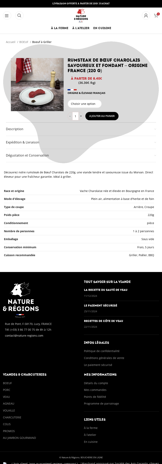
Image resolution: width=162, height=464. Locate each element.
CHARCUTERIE (12, 417)
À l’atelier (90, 435)
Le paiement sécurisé (100, 305)
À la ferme (91, 428)
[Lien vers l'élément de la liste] (40, 329)
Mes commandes (95, 390)
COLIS (7, 424)
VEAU (6, 397)
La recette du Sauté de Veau (105, 290)
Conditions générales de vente (104, 358)
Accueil (11, 42)
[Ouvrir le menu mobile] (19, 15)
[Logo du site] (81, 15)
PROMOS (9, 431)
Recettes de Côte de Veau (103, 321)
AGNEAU (8, 403)
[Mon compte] (146, 15)
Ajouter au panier (102, 116)
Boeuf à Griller (42, 42)
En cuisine (91, 442)
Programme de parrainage (101, 403)
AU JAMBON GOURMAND (19, 438)
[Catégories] (7, 15)
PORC (6, 390)
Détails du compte (96, 383)
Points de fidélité (95, 397)
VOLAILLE (9, 410)
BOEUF (24, 42)
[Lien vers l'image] (21, 299)
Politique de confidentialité (102, 351)
